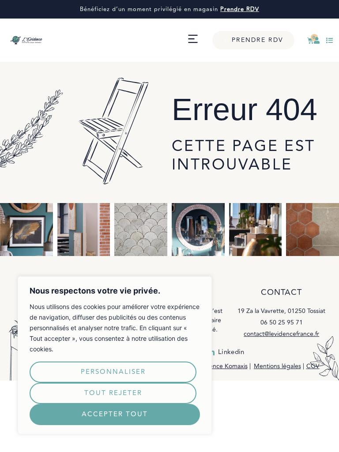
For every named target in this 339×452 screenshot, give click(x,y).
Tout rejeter (113, 393)
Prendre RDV (239, 9)
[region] (115, 355)
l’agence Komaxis (223, 366)
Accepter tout (115, 414)
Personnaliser (113, 372)
